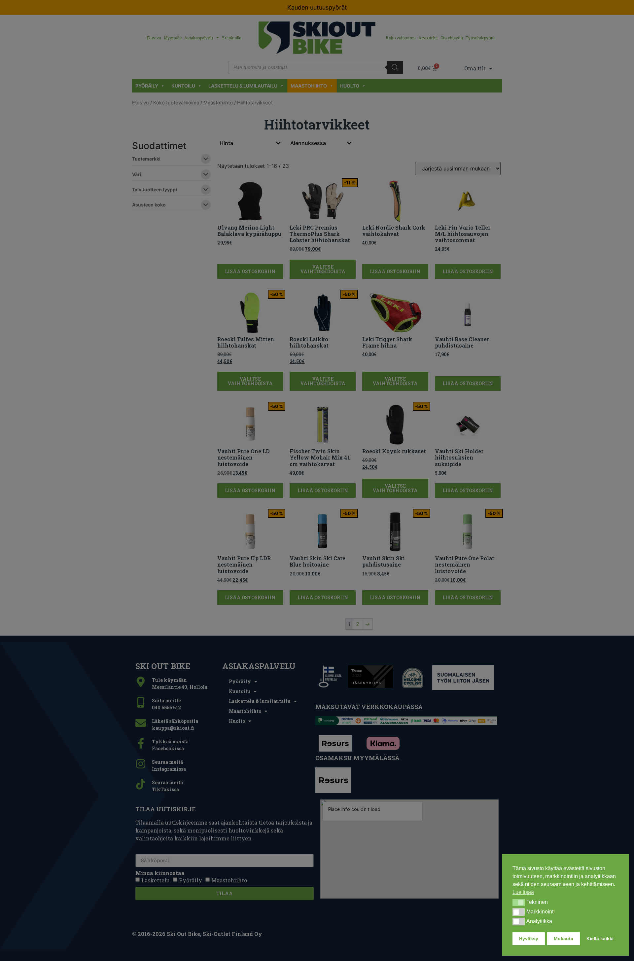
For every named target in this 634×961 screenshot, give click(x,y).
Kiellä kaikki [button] (600, 938)
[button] (518, 902)
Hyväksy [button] (528, 938)
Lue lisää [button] (523, 892)
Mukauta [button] (563, 938)
